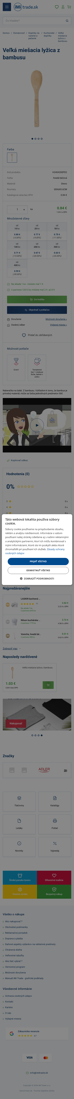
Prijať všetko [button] (38, 561)
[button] (37, 579)
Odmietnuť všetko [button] (38, 570)
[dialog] (37, 549)
